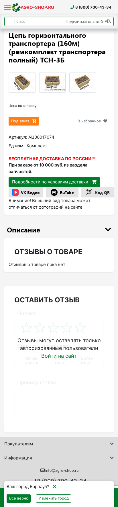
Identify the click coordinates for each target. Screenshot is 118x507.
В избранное (89, 121)
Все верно (18, 498)
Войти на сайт (59, 356)
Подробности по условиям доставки (50, 182)
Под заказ (20, 121)
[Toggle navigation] (7, 7)
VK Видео (30, 192)
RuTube (67, 192)
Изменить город (54, 498)
